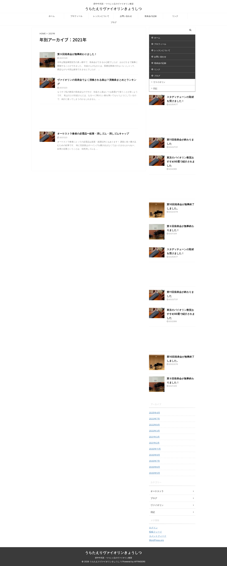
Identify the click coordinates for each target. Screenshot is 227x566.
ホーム (52, 16)
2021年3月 (154, 436)
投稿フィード (155, 531)
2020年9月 (154, 455)
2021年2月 (154, 442)
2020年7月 (154, 461)
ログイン (153, 527)
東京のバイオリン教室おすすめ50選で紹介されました (181, 161)
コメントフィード (157, 536)
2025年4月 (154, 412)
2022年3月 (154, 430)
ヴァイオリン (159, 82)
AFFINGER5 (139, 561)
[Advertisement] (89, 117)
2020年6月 (154, 467)
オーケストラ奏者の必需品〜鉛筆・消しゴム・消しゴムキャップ (93, 133)
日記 (155, 88)
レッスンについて (101, 16)
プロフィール (76, 16)
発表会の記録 (151, 16)
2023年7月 (154, 418)
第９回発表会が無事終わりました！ (77, 54)
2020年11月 (155, 448)
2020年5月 (154, 473)
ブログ (114, 22)
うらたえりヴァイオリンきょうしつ (113, 9)
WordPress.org (156, 540)
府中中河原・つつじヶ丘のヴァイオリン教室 (113, 558)
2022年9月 (154, 424)
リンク (175, 16)
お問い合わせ (126, 16)
